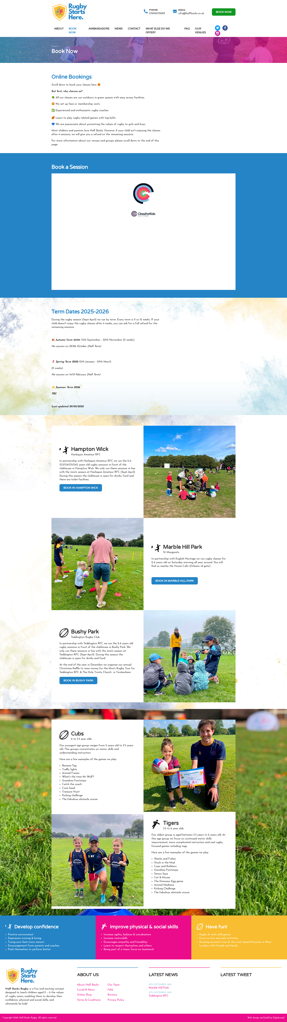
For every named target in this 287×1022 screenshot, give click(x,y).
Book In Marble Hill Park (174, 580)
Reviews (112, 995)
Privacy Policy (116, 1000)
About (58, 28)
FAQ (187, 28)
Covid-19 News (86, 990)
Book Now (73, 30)
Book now (224, 12)
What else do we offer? (158, 30)
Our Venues (200, 30)
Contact (134, 28)
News (119, 28)
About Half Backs (88, 985)
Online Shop (84, 995)
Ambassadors (99, 28)
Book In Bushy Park (78, 680)
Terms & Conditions (89, 1000)
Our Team (114, 985)
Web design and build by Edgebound (265, 1018)
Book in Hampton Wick (80, 487)
